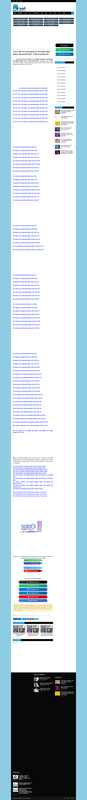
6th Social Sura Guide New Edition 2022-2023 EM (26, 171)
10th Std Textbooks (61, 95)
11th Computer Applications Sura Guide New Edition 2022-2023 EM (30, 422)
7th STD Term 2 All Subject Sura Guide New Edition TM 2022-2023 (30, 118)
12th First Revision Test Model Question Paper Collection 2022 (29, 468)
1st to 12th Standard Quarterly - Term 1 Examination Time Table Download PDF (66, 140)
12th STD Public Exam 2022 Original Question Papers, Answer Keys (30, 496)
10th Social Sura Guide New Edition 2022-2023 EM (26, 328)
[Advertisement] (33, 38)
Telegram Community (65, 54)
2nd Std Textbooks (61, 70)
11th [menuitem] (29, 13)
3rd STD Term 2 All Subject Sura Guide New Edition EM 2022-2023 (30, 94)
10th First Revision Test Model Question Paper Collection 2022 (29, 466)
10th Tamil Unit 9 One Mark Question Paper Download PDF (47, 634)
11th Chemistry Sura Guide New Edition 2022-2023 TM (27, 377)
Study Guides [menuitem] (35, 13)
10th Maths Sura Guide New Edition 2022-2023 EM (26, 314)
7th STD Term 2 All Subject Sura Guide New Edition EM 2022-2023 (30, 121)
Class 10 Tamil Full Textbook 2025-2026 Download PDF (67, 117)
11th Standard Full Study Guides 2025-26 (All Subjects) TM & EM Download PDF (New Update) (67, 123)
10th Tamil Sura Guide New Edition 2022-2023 (25, 304)
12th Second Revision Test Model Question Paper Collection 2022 (30, 471)
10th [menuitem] (25, 13)
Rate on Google (34, 600)
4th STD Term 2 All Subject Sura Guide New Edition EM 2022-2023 (30, 101)
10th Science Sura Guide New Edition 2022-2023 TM (26, 318)
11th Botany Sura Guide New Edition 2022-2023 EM (26, 381)
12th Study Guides (51, 25)
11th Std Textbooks (61, 98)
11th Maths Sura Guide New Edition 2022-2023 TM (26, 364)
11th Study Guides (36, 25)
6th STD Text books (36, 20)
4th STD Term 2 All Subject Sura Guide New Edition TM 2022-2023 (30, 97)
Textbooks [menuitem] (20, 13)
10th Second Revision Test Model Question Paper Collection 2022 (30, 469)
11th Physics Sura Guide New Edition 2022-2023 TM (26, 370)
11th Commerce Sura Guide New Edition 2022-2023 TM (27, 405)
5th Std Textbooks (61, 79)
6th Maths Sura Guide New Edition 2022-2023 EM (26, 157)
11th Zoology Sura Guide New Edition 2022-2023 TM (26, 387)
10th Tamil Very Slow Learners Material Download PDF (33, 634)
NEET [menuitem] (46, 13)
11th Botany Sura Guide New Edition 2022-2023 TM (26, 384)
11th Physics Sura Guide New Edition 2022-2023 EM (26, 367)
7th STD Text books (51, 20)
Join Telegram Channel (34, 593)
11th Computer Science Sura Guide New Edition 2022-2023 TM (29, 418)
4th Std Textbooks (61, 76)
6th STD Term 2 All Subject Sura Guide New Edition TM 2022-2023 (30, 111)
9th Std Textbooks (61, 92)
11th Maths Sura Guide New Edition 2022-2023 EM (26, 360)
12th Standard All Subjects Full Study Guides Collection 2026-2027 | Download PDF (67, 111)
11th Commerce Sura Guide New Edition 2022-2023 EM (27, 401)
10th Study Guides (20, 25)
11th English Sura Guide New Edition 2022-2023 (25, 357)
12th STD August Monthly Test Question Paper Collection (66, 129)
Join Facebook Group (34, 589)
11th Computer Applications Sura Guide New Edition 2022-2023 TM (30, 425)
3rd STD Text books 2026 (51, 18)
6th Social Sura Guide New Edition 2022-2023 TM (26, 167)
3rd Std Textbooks (61, 73)
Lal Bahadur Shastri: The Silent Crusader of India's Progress (45, 689)
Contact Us (72, 798)
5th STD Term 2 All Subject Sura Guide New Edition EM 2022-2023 (30, 108)
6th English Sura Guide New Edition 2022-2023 (25, 150)
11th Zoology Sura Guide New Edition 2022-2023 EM (26, 391)
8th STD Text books (66, 20)
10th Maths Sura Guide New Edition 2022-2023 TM (26, 311)
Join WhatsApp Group (34, 585)
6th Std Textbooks (61, 83)
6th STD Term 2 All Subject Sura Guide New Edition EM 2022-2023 (30, 114)
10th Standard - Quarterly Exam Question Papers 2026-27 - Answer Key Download (67, 134)
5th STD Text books (20, 20)
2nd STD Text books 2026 (36, 18)
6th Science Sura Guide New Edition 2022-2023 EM (26, 164)
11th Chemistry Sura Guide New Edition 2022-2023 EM (27, 374)
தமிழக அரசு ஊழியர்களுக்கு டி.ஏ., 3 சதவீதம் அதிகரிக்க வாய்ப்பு (25, 784)
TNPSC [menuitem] (55, 13)
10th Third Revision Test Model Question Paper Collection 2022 (29, 473)
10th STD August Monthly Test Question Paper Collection (66, 146)
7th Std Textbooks (61, 86)
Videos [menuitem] (64, 13)
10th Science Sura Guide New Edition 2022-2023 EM (26, 321)
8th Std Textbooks (61, 89)
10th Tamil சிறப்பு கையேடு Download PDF (19, 634)
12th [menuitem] (41, 13)
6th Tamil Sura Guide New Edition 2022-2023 (24, 147)
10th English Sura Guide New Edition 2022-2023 (25, 307)
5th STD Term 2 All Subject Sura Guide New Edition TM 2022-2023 (30, 104)
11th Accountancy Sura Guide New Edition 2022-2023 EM (27, 398)
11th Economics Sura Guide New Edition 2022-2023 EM (27, 408)
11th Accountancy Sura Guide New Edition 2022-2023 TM (27, 394)
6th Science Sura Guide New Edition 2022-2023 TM (26, 160)
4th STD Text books (66, 18)
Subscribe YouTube (34, 596)
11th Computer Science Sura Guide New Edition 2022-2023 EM (29, 415)
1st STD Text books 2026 (20, 18)
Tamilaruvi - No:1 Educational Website (25, 798)
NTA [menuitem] (59, 13)
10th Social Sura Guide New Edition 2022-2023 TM (26, 324)
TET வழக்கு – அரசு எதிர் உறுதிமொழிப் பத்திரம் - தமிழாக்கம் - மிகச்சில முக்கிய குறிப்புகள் (24, 777)
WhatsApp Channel (66, 49)
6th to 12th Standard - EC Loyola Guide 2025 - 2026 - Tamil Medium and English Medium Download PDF (67, 152)
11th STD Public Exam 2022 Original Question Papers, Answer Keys (30, 494)
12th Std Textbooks (61, 101)
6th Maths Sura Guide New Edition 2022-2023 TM (26, 154)
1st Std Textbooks (61, 67)
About (68, 798)
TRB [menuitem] (50, 13)
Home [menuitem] (15, 13)
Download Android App (34, 582)
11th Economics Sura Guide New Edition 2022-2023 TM (27, 411)
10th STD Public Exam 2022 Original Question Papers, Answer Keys (30, 492)
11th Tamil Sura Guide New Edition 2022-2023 (24, 353)
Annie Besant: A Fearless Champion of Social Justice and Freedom (46, 684)
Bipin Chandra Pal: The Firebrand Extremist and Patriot (45, 678)
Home (65, 798)
